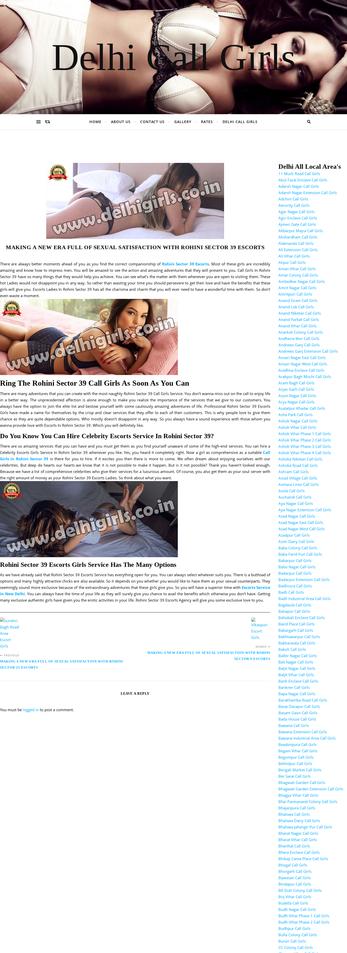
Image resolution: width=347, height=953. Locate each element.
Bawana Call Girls (293, 725)
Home (95, 121)
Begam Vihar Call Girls (297, 750)
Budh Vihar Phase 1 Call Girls (303, 915)
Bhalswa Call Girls (294, 814)
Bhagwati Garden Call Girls (301, 782)
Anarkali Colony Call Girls (300, 332)
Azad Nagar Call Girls (296, 516)
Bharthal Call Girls (294, 845)
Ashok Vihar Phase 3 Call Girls (304, 446)
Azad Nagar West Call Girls (301, 528)
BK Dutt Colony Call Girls (300, 890)
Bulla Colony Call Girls (297, 934)
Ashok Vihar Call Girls (297, 427)
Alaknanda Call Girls (295, 243)
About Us (121, 121)
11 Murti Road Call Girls (299, 173)
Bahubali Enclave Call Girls (301, 617)
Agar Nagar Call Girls (296, 211)
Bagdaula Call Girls (294, 604)
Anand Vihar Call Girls (297, 325)
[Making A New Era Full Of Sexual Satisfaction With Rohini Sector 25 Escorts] (9, 633)
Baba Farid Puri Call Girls (300, 554)
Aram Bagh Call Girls (296, 382)
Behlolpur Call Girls (295, 763)
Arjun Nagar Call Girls (297, 395)
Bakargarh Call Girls (295, 630)
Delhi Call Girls (174, 57)
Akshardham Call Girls (297, 237)
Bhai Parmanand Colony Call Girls (307, 801)
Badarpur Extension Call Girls (303, 579)
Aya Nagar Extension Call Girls (304, 509)
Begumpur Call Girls (295, 757)
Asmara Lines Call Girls (298, 484)
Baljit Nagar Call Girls (296, 668)
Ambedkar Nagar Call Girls (301, 281)
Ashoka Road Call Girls (298, 465)
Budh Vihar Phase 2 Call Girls (303, 922)
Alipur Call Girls (292, 262)
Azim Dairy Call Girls (296, 541)
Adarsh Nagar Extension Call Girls (307, 192)
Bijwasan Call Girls (294, 877)
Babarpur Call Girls (294, 560)
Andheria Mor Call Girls (298, 338)
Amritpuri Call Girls (295, 294)
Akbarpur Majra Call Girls (300, 230)
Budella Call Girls (293, 903)
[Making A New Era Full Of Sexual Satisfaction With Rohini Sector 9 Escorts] (260, 629)
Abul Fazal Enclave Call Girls (302, 179)
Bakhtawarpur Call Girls (299, 636)
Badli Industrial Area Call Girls (304, 598)
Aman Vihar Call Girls (297, 268)
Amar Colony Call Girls (298, 275)
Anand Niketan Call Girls (299, 313)
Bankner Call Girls (294, 687)
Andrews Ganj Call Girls (299, 344)
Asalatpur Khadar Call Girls (301, 408)
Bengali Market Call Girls (299, 769)
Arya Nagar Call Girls (296, 401)
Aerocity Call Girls (293, 205)
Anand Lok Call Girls (296, 306)
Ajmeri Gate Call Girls (297, 224)
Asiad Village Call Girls (297, 478)
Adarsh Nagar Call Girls (298, 186)
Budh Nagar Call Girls (297, 909)
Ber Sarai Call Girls (294, 776)
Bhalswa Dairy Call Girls (299, 820)
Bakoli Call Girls (292, 649)
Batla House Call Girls (297, 719)
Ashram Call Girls (293, 471)
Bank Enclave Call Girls (298, 681)
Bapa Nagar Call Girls (296, 693)
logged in (31, 709)
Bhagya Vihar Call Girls (298, 795)
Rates (207, 121)
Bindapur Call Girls (294, 884)
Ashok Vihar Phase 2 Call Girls (304, 440)
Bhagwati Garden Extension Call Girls (310, 788)
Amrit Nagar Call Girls (297, 287)
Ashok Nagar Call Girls (297, 420)
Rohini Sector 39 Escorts (185, 263)
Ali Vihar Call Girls (294, 256)
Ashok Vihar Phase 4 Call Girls (304, 452)
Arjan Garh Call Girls (296, 389)
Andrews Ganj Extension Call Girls (308, 351)
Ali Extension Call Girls (298, 249)
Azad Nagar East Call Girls (300, 522)
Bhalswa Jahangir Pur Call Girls (305, 826)
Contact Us (152, 121)
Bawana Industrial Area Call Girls (307, 738)
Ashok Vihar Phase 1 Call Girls (304, 433)
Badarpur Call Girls (294, 573)
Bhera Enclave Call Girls (299, 852)
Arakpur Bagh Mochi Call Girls (304, 376)
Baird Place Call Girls (296, 623)
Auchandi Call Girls (294, 497)
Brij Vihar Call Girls (294, 896)
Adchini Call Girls (293, 198)
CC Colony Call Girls (295, 947)
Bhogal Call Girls (292, 864)
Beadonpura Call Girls (297, 744)
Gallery (182, 121)
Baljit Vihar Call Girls (296, 674)
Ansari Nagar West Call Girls (302, 363)
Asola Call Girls (291, 490)
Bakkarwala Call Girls (296, 642)
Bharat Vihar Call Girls (297, 839)
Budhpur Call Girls (294, 928)
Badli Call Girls (291, 592)
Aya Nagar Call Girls (295, 503)
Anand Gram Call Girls (297, 300)
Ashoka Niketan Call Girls (300, 459)
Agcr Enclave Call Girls (297, 217)
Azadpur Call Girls (294, 535)
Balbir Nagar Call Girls (297, 655)
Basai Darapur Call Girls (299, 706)
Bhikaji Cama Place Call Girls (303, 858)
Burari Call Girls (292, 941)
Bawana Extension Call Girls (302, 731)
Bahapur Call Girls (294, 611)
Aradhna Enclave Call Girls (301, 370)
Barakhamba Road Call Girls (302, 700)
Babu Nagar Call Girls (297, 566)
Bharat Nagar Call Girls (298, 833)
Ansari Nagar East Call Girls (302, 357)
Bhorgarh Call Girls (294, 871)
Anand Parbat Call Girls (298, 319)
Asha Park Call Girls (295, 414)
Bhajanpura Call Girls (296, 807)
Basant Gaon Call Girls (297, 712)
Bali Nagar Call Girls (295, 662)
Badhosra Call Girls (295, 585)
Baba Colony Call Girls (297, 547)
